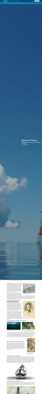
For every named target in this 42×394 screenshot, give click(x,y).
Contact (27, 3)
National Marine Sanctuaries (14, 1)
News (9, 280)
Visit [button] (5, 3)
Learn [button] (13, 3)
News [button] (7, 3)
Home (7, 280)
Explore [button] (10, 3)
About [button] (24, 3)
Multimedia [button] (20, 3)
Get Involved (16, 3)
